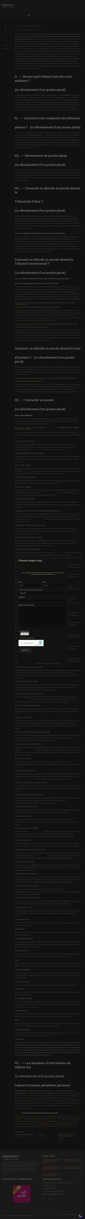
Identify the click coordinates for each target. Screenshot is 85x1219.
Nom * (20, 582)
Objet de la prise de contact (26, 605)
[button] (80, 1215)
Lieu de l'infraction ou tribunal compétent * (31, 590)
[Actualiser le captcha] (38, 631)
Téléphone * (22, 597)
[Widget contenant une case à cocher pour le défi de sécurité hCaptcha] (31, 643)
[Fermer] (67, 560)
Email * (44, 582)
